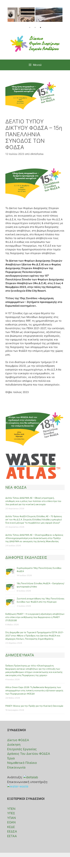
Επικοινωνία (16, 767)
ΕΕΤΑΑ (12, 836)
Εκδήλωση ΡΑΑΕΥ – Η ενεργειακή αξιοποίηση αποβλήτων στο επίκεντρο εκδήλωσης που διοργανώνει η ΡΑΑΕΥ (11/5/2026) (34, 617)
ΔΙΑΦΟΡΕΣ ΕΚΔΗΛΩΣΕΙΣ (26, 557)
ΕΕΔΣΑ (12, 831)
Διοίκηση (13, 744)
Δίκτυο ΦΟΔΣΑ (18, 740)
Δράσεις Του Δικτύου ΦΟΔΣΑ (28, 753)
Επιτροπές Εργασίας (22, 749)
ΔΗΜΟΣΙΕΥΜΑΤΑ (19, 655)
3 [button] (40, 27)
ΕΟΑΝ (11, 822)
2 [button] (35, 27)
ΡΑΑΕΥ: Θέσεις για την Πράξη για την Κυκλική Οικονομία (34, 705)
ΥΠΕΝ (11, 809)
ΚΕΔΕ (11, 827)
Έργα (11, 758)
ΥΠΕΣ (11, 813)
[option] (21, 16)
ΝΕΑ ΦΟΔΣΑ (16, 487)
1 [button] (29, 27)
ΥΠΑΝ (11, 818)
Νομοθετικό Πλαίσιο (22, 763)
